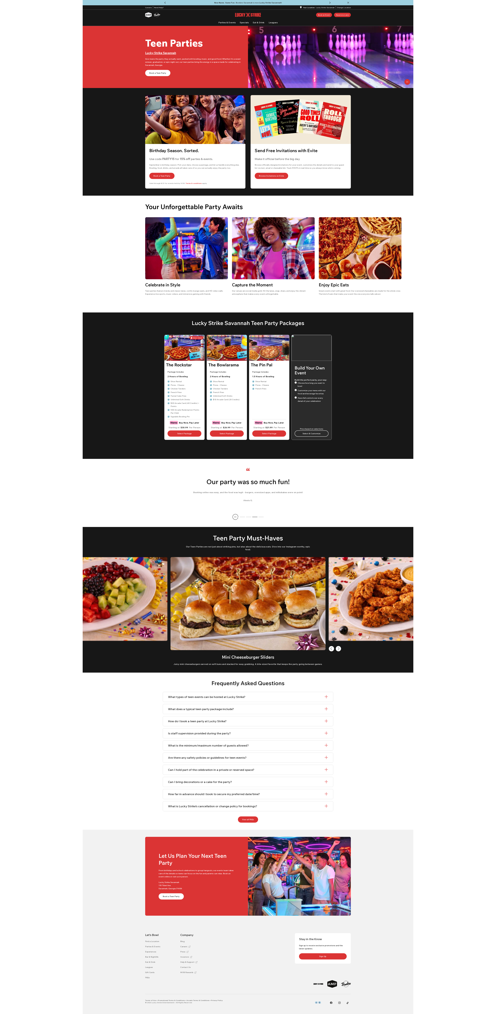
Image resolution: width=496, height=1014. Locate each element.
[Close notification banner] (349, 2)
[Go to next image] (338, 649)
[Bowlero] (157, 15)
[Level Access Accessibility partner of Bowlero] (318, 1002)
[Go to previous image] (331, 649)
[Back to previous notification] (165, 3)
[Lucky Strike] (318, 984)
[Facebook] (331, 1003)
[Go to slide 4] (261, 517)
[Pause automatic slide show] (235, 517)
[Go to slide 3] (254, 517)
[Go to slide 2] (248, 517)
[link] (324, 15)
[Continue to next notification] (330, 3)
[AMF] (148, 15)
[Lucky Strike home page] (248, 15)
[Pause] (407, 82)
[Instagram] (339, 1003)
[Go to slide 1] (242, 517)
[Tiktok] (347, 1003)
